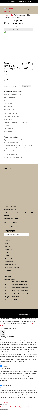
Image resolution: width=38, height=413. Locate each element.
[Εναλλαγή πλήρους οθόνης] (5, 409)
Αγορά (7, 252)
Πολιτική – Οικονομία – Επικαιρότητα (15, 122)
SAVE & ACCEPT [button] (5, 402)
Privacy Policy (9, 249)
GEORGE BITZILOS (24, 315)
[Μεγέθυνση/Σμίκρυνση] (7, 409)
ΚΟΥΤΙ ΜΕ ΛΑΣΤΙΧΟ (10, 113)
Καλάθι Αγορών (9, 261)
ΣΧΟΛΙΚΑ (7, 125)
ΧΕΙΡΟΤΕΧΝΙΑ (8, 128)
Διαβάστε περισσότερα (7, 326)
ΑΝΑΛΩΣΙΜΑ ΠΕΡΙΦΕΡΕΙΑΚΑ (13, 94)
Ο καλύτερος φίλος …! (11, 151)
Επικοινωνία (8, 258)
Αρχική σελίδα (8, 15)
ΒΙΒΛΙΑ (6, 100)
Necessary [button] (3, 364)
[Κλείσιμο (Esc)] (1, 409)
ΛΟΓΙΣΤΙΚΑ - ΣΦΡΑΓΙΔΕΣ (12, 116)
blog (6, 243)
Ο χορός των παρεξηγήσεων (13, 157)
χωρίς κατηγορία (9, 131)
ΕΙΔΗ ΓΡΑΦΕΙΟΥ (9, 107)
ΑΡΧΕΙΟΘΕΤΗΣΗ (9, 97)
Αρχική (7, 255)
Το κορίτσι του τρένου (11, 154)
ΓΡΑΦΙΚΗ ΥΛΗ (8, 104)
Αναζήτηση (27, 86)
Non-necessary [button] (5, 383)
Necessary (5, 366)
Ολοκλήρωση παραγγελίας (12, 267)
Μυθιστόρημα (8, 119)
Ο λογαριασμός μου (10, 264)
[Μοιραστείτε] (3, 409)
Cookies (7, 246)
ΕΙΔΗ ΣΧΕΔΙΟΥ (9, 110)
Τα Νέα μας (8, 270)
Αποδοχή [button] (32, 323)
